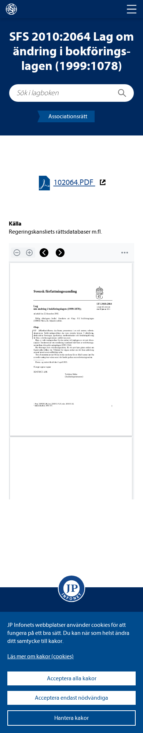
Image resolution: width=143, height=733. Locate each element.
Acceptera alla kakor (71, 678)
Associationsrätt (67, 116)
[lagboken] (11, 9)
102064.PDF (74, 182)
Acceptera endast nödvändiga (71, 698)
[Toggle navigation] (131, 9)
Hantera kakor (71, 718)
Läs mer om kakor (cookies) (40, 656)
